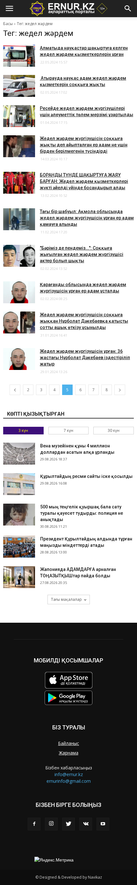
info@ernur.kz (68, 774)
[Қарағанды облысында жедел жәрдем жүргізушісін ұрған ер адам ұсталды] (19, 292)
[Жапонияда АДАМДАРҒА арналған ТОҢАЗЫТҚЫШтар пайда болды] (19, 577)
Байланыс (68, 743)
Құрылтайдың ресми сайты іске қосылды (86, 476)
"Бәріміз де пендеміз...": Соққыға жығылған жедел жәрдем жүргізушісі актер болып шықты (81, 254)
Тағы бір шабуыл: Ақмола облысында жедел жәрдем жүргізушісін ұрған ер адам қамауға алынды (87, 218)
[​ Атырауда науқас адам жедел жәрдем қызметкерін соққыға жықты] (19, 86)
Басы (8, 23)
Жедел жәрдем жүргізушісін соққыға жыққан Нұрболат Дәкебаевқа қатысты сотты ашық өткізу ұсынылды (84, 321)
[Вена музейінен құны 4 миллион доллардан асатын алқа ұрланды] (19, 454)
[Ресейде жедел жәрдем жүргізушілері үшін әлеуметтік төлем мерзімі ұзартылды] (19, 116)
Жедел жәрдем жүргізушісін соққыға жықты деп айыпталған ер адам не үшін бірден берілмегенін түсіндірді (83, 145)
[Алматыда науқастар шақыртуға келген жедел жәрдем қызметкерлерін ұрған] (19, 56)
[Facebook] (34, 824)
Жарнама (68, 753)
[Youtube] (103, 824)
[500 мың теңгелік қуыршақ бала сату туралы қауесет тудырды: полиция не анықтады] (19, 515)
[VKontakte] (85, 824)
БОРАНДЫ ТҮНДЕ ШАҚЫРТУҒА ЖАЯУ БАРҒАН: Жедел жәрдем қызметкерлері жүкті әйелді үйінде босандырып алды (84, 181)
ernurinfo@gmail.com (69, 781)
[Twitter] (68, 824)
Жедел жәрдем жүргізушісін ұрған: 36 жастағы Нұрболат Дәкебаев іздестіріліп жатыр (85, 357)
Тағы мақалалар (66, 599)
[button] (128, 8)
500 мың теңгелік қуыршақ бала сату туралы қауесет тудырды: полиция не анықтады (81, 513)
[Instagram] (51, 824)
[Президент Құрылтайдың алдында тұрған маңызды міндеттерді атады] (19, 547)
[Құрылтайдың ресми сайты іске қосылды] (19, 484)
